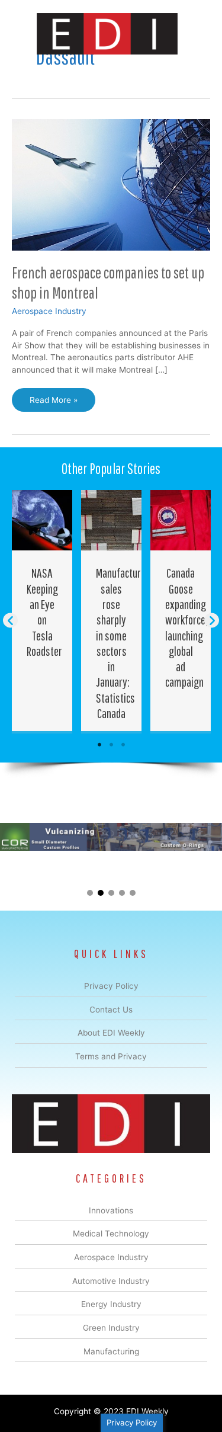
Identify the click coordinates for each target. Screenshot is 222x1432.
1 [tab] (99, 745)
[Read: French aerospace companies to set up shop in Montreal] (111, 183)
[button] (10, 620)
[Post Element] (42, 610)
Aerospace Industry (49, 311)
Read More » (53, 403)
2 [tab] (111, 745)
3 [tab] (123, 745)
